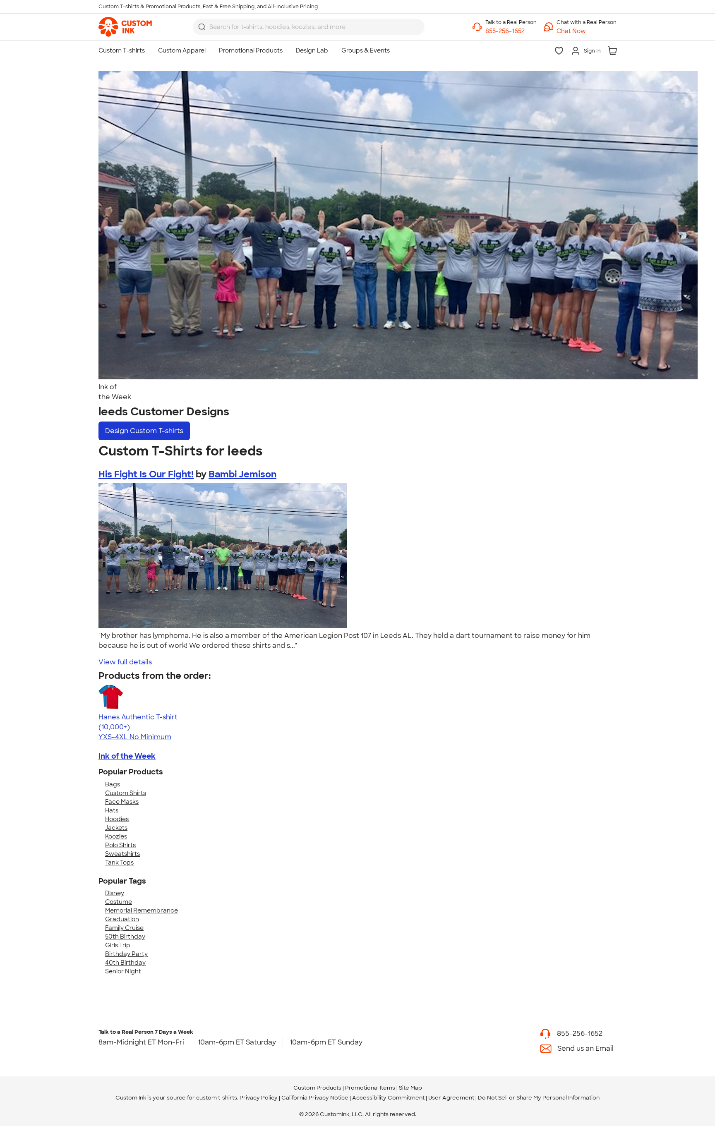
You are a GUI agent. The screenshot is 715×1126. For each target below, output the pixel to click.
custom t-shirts (216, 1097)
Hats (111, 810)
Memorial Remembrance (141, 910)
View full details (125, 662)
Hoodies (117, 819)
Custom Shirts (125, 793)
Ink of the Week (127, 756)
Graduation (122, 919)
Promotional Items (370, 1087)
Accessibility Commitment (388, 1097)
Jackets (116, 827)
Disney (114, 893)
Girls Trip (117, 945)
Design (144, 430)
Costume (118, 902)
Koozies (116, 836)
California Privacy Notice (314, 1097)
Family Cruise (124, 928)
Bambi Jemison (242, 474)
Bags (112, 784)
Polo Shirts (120, 845)
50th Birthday (125, 936)
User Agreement (451, 1097)
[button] (587, 31)
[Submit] (201, 27)
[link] (125, 27)
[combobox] (309, 27)
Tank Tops (119, 862)
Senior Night (123, 971)
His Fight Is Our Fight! (146, 474)
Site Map (410, 1087)
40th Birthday (125, 962)
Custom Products (317, 1087)
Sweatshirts (122, 854)
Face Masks (122, 801)
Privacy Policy (259, 1097)
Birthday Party (126, 954)
